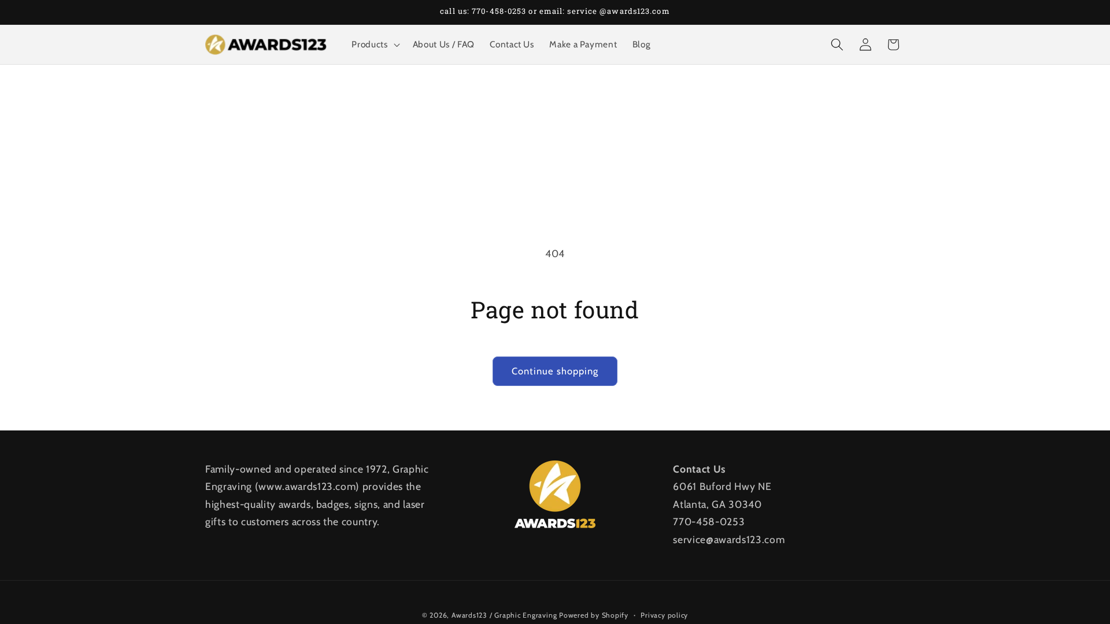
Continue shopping (555, 371)
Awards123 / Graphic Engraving (504, 615)
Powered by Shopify (593, 615)
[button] (374, 44)
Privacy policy (664, 615)
